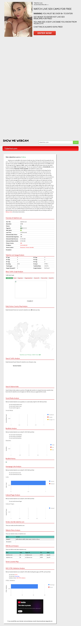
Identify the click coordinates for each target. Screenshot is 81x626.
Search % (51, 278)
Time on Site (44, 278)
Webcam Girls (9, 212)
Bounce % (36, 278)
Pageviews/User (28, 278)
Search (75, 142)
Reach (15, 278)
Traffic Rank (9, 278)
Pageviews (20, 278)
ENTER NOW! (45, 33)
